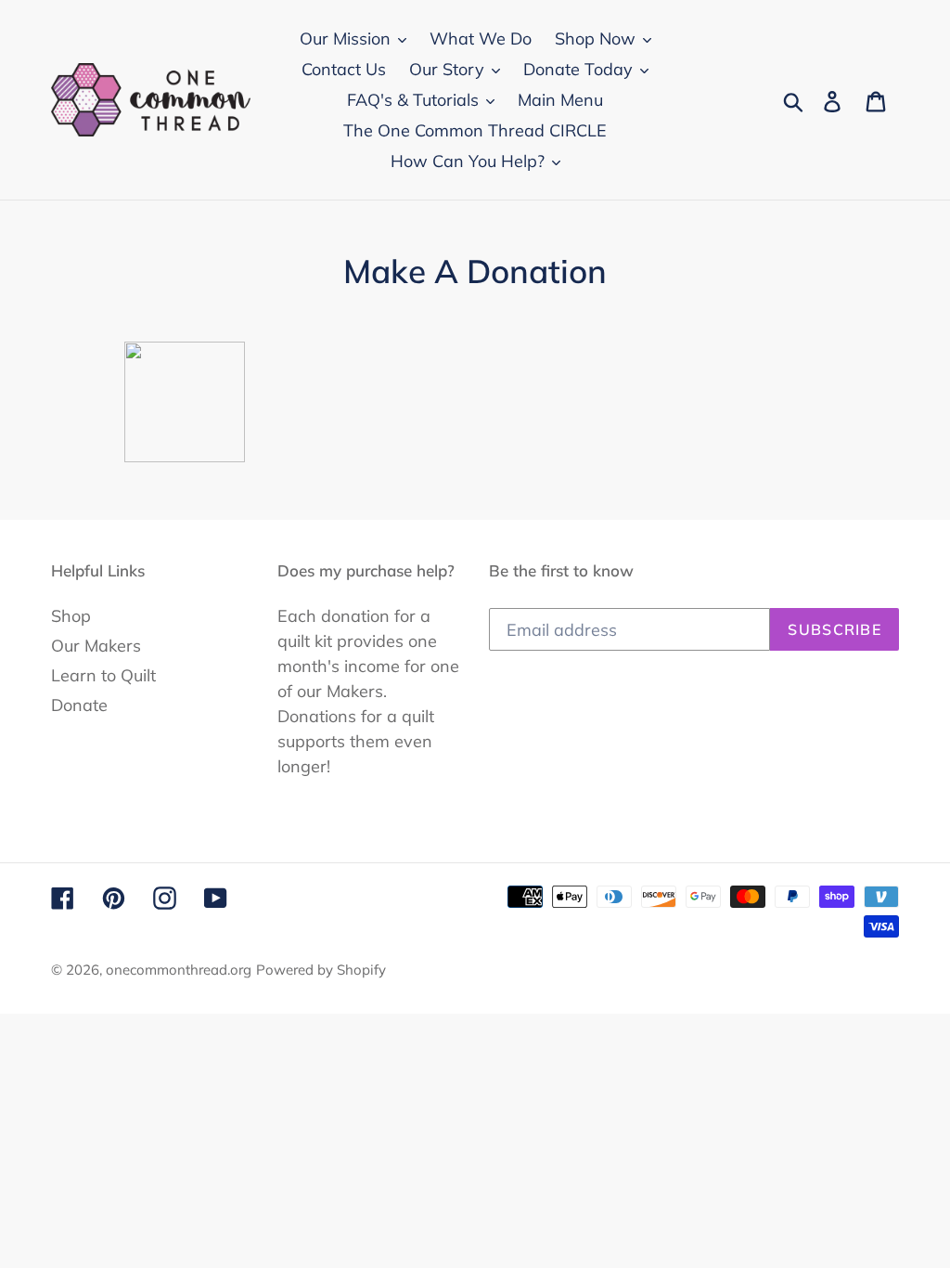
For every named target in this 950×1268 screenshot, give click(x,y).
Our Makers (96, 645)
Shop (71, 616)
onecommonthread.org (178, 969)
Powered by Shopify (321, 969)
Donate (79, 705)
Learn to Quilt (103, 675)
